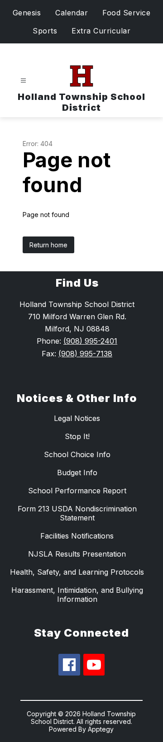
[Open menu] (23, 81)
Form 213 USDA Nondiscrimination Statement (77, 513)
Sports (45, 30)
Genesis (27, 12)
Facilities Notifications (77, 535)
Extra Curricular (101, 30)
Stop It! (77, 436)
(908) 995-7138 (85, 353)
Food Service (126, 12)
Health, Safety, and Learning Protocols (77, 572)
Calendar (71, 12)
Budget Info (77, 472)
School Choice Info (77, 454)
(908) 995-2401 (90, 340)
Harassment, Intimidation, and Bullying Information (77, 595)
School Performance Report (77, 490)
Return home (48, 245)
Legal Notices (77, 418)
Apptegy (101, 729)
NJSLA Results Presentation (77, 553)
